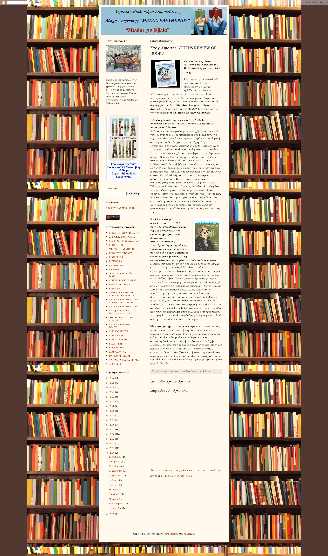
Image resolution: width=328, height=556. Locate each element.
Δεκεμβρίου (115, 456)
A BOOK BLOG (117, 364)
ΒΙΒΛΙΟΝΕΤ (115, 288)
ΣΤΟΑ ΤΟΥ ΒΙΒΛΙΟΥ (120, 253)
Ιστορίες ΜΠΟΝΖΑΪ (119, 355)
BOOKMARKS (116, 347)
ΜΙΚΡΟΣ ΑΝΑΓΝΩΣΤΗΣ (122, 249)
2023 (112, 392)
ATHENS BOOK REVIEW (122, 280)
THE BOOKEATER (119, 331)
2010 (112, 452)
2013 (112, 438)
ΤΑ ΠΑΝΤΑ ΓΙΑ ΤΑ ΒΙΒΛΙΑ (124, 359)
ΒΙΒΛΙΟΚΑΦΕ (116, 335)
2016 (112, 424)
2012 (112, 443)
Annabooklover (116, 265)
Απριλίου (114, 494)
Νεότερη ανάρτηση (161, 470)
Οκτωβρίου (115, 466)
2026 (112, 378)
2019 (112, 410)
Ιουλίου (113, 480)
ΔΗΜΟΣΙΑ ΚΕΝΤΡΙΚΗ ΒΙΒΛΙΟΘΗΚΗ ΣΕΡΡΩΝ (121, 294)
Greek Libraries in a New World (121, 275)
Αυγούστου (115, 475)
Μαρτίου (114, 498)
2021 (112, 401)
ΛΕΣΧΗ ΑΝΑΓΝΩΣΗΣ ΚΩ (123, 306)
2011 (112, 448)
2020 (112, 406)
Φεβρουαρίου (116, 503)
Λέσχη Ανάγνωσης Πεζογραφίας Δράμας (121, 312)
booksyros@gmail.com (120, 208)
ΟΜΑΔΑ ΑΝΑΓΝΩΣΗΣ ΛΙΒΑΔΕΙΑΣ (121, 319)
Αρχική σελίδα (184, 470)
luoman (173, 533)
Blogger (190, 533)
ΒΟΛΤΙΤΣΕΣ (115, 343)
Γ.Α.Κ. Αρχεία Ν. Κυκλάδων (124, 240)
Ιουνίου (113, 484)
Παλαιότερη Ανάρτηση (208, 470)
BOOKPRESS (116, 257)
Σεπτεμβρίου (116, 470)
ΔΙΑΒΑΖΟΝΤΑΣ (117, 351)
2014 (112, 434)
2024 (112, 387)
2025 (112, 382)
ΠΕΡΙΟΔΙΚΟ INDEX (119, 284)
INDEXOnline (116, 261)
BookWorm (114, 269)
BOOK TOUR (116, 245)
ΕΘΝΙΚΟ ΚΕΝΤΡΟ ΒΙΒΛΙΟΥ (124, 232)
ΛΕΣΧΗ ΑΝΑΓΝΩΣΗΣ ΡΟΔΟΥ (121, 326)
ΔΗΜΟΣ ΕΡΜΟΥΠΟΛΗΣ (122, 236)
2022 (112, 396)
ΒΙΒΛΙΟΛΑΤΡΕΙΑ (118, 339)
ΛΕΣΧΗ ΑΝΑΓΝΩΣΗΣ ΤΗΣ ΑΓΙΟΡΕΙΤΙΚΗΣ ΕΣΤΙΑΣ (123, 301)
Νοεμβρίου (115, 461)
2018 (112, 415)
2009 (112, 514)
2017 (112, 420)
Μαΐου (113, 489)
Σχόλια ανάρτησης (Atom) (179, 475)
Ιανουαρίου (115, 508)
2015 (112, 429)
